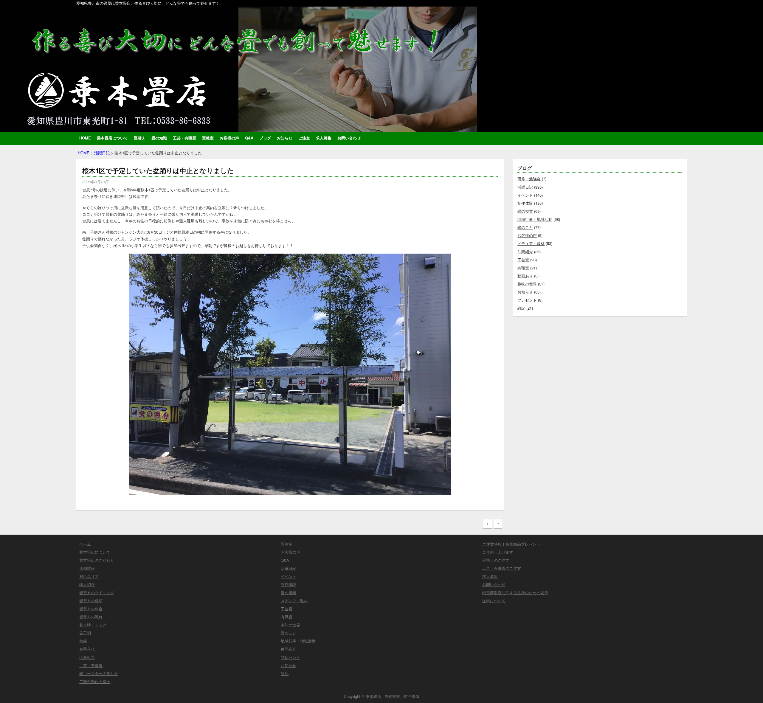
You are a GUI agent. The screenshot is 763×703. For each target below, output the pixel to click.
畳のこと (525, 227)
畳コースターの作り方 (98, 673)
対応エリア (89, 576)
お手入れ (87, 649)
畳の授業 (525, 211)
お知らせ (284, 138)
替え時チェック (92, 625)
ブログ (265, 138)
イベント (525, 195)
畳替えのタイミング (96, 592)
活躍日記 (102, 153)
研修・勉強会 (529, 178)
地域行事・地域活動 (534, 219)
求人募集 (323, 138)
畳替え (139, 138)
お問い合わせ (349, 138)
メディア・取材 (531, 243)
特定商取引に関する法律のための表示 (515, 592)
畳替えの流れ (91, 617)
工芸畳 (523, 260)
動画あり (525, 276)
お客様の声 (229, 138)
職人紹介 (87, 584)
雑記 (521, 308)
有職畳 (523, 268)
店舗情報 (87, 568)
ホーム (85, 544)
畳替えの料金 (91, 609)
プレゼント (527, 300)
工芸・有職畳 (184, 138)
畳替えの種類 (91, 600)
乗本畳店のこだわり (96, 560)
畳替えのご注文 (495, 560)
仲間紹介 (525, 251)
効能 (83, 641)
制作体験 (525, 203)
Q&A (249, 138)
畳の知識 (159, 138)
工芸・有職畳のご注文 (501, 568)
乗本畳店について (112, 138)
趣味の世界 (527, 284)
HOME (85, 138)
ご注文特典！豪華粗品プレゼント (511, 544)
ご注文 (304, 138)
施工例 (85, 633)
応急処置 (87, 657)
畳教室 (208, 138)
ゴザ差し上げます (497, 552)
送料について (493, 600)
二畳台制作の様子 (94, 681)
